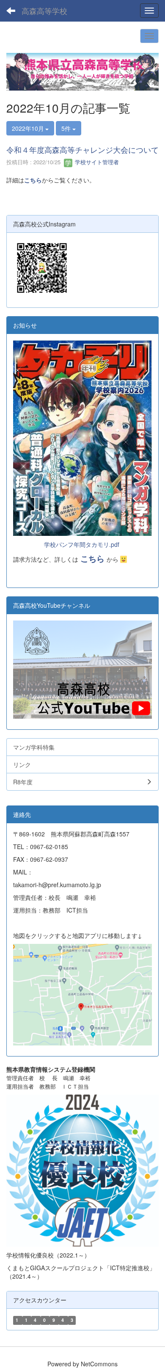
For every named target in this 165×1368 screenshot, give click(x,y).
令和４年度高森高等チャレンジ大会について (82, 149)
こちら (33, 180)
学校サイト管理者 (96, 162)
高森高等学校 (44, 10)
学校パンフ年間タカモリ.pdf (81, 544)
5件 (66, 128)
